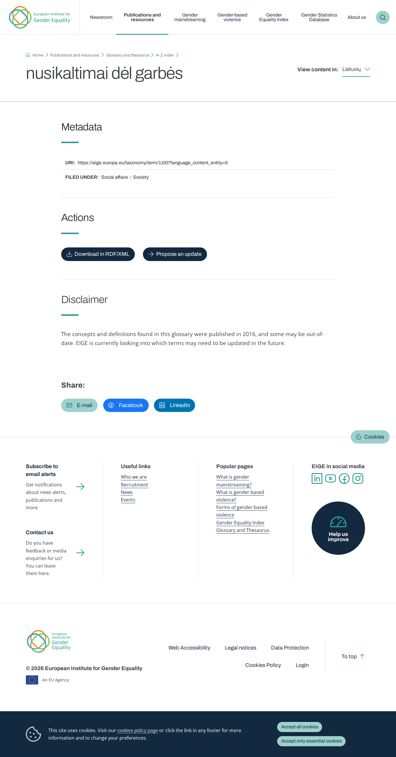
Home (37, 55)
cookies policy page (137, 730)
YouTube (330, 478)
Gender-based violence (232, 17)
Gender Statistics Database (319, 17)
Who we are (134, 477)
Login (302, 665)
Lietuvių (351, 69)
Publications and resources (142, 17)
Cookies (374, 437)
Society (141, 177)
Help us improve (338, 537)
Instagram (358, 478)
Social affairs (114, 177)
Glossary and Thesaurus (242, 530)
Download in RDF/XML (102, 254)
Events (128, 500)
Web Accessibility (189, 648)
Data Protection (290, 648)
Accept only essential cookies (311, 740)
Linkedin (317, 478)
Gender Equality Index (273, 17)
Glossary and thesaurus (127, 55)
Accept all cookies (299, 726)
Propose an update (178, 254)
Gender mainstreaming (190, 17)
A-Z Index (165, 55)
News (127, 492)
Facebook (344, 478)
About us (357, 17)
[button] (79, 405)
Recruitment (134, 484)
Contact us (39, 532)
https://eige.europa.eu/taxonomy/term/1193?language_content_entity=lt (153, 162)
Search (383, 17)
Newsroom (101, 17)
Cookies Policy (263, 665)
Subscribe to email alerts (42, 470)
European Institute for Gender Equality (39, 17)
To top (349, 656)
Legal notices (240, 648)
